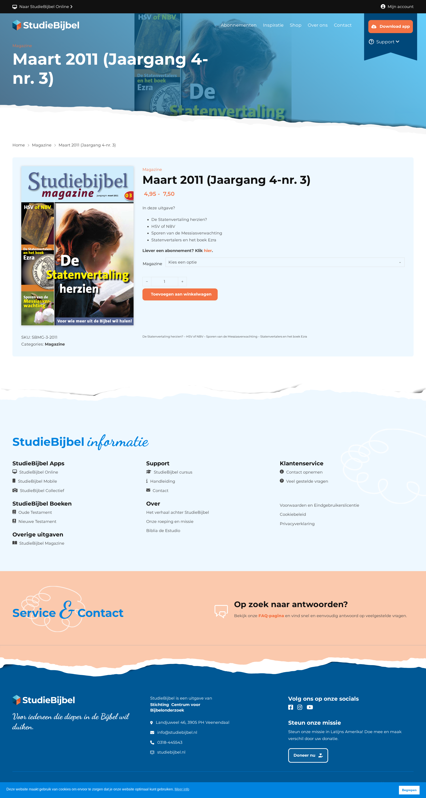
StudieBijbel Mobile (37, 481)
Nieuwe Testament (37, 521)
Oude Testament (35, 512)
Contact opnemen (304, 472)
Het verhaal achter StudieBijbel (177, 512)
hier (208, 250)
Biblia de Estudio (163, 530)
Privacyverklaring (297, 523)
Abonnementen (239, 25)
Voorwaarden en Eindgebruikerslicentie (319, 505)
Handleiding (162, 481)
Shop (296, 25)
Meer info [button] (182, 789)
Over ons (318, 25)
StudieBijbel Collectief (42, 490)
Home (18, 145)
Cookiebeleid (293, 514)
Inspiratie (273, 25)
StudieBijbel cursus (173, 472)
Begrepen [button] (409, 790)
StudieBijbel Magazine (41, 543)
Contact (343, 25)
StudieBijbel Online (38, 472)
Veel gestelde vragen (307, 481)
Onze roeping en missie (169, 521)
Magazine (41, 145)
